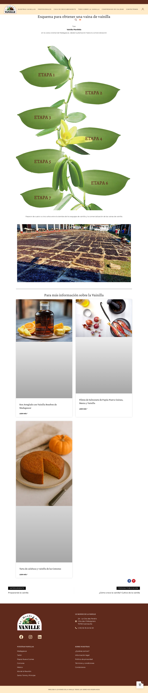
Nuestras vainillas (27, 9)
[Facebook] (21, 637)
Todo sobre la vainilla (88, 9)
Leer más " (23, 413)
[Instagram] (30, 637)
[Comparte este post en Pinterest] (134, 581)
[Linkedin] (40, 637)
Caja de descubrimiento (65, 9)
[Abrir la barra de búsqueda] (76, 19)
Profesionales (44, 9)
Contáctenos (132, 9)
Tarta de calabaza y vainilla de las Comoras (40, 568)
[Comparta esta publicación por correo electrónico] (138, 581)
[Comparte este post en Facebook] (129, 581)
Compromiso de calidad (113, 9)
